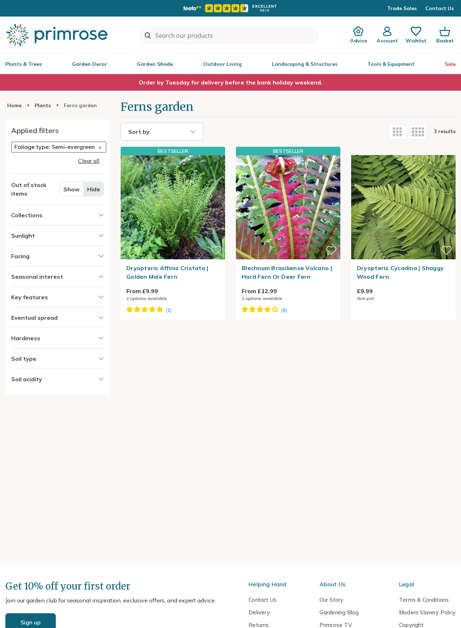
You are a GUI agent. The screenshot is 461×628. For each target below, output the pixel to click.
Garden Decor (89, 64)
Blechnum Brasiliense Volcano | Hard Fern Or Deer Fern (287, 272)
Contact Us (439, 8)
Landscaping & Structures (304, 64)
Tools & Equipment (391, 64)
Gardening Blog (339, 612)
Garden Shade (155, 64)
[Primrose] (58, 34)
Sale (450, 64)
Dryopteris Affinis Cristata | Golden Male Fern (167, 272)
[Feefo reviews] (230, 8)
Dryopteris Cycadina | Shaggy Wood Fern (400, 272)
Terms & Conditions (424, 599)
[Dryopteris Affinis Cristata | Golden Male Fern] (173, 207)
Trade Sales (402, 8)
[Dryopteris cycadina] (403, 150)
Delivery (259, 612)
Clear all (88, 160)
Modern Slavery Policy (427, 612)
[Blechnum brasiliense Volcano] (288, 207)
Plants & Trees (23, 64)
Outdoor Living (222, 64)
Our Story (331, 599)
